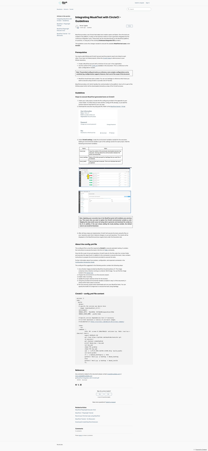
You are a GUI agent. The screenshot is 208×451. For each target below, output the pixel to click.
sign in (80, 435)
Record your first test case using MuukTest (87, 416)
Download (84, 380)
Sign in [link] (148, 2)
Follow (129, 26)
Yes (100, 394)
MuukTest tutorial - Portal (117, 106)
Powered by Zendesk (201, 449)
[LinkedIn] (80, 385)
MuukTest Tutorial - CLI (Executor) (63, 34)
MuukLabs (59, 9)
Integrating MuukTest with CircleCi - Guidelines (64, 19)
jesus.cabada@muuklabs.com (83, 376)
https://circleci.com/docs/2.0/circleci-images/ (107, 321)
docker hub (89, 273)
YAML (106, 250)
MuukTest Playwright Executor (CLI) (63, 29)
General (66, 9)
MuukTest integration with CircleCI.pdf (88, 378)
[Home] (63, 2)
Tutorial (71, 9)
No (108, 394)
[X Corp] (78, 385)
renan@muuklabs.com (113, 374)
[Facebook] (76, 385)
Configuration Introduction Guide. (85, 262)
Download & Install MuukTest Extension (86, 422)
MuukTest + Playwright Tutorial (63, 24)
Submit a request (139, 2)
